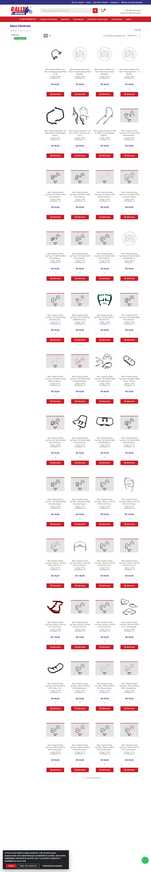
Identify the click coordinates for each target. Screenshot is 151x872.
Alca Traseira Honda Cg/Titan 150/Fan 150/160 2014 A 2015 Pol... (80, 563)
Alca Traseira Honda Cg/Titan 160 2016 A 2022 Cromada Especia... (129, 808)
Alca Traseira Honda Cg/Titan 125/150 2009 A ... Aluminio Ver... (104, 317)
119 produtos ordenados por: (114, 36)
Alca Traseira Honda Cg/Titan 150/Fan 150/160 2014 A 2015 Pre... (104, 563)
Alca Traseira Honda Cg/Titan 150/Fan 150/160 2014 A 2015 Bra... (129, 501)
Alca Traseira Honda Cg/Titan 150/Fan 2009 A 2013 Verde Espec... (129, 747)
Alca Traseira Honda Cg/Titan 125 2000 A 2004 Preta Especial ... (55, 256)
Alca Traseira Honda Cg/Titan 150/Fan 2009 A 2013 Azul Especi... (80, 686)
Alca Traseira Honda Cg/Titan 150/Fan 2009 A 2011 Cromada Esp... (129, 624)
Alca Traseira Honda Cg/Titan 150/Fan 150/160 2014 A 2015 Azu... (104, 501)
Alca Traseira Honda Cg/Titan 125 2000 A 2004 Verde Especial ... (55, 317)
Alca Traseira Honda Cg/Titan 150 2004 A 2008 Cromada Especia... (80, 379)
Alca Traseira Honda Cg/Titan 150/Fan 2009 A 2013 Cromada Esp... (129, 686)
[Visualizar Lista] (50, 36)
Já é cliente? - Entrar (82, 2)
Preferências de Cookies (52, 866)
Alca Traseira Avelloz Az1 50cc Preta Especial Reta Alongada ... (105, 71)
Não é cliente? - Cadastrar (107, 2)
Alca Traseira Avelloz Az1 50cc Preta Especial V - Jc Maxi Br (129, 71)
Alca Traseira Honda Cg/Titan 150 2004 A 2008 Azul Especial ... (129, 317)
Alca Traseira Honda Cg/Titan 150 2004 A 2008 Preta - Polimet (129, 379)
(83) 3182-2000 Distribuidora (131, 13)
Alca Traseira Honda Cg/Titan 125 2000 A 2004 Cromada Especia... (129, 194)
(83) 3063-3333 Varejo (133, 10)
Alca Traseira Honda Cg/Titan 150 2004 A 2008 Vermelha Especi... (55, 501)
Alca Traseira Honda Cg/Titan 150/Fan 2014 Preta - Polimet (104, 808)
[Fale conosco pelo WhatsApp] (145, 860)
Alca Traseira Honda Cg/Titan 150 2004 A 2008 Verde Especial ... (129, 440)
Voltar (137, 30)
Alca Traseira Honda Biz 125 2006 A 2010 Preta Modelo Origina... (55, 133)
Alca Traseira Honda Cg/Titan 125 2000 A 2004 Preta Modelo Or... (129, 256)
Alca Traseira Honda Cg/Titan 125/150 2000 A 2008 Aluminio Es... (80, 317)
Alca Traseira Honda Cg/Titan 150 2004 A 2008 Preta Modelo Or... (105, 440)
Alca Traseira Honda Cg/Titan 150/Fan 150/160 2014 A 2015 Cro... (55, 563)
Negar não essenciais (28, 866)
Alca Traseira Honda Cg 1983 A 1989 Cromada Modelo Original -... (104, 133)
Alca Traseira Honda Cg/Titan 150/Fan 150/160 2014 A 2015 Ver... (129, 563)
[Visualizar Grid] (46, 36)
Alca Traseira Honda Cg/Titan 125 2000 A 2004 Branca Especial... (105, 194)
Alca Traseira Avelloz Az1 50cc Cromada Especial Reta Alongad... (80, 71)
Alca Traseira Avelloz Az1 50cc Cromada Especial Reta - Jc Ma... (55, 71)
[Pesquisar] (95, 10)
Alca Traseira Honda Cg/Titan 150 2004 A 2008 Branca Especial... (55, 379)
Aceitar (11, 866)
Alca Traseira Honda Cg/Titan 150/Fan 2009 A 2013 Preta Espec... (55, 747)
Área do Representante (133, 2)
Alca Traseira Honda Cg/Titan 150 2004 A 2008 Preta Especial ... (55, 440)
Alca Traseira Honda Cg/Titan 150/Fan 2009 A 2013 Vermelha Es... (55, 808)
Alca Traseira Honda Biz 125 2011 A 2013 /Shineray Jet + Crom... (80, 133)
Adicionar (56, 94)
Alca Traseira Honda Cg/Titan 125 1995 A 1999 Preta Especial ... (129, 133)
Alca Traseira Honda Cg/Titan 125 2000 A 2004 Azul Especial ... (55, 194)
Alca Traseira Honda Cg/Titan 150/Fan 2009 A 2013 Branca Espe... (104, 686)
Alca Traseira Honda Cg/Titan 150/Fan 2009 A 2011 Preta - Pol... (55, 686)
